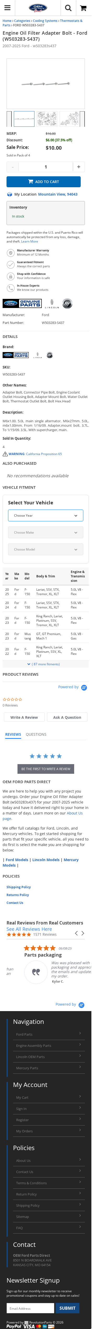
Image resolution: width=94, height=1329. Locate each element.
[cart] (83, 8)
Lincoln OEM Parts (30, 1056)
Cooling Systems (45, 21)
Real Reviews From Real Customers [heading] (45, 923)
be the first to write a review (45, 769)
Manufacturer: (14, 315)
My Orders (24, 1131)
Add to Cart (47, 181)
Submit (67, 1308)
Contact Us (15, 903)
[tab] (24, 717)
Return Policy (26, 1194)
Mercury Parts (27, 1068)
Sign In (21, 1108)
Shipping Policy (19, 887)
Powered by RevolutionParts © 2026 (35, 1322)
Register (22, 1119)
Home (7, 21)
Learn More (29, 241)
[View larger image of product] (24, 119)
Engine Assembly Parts (33, 1045)
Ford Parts (24, 1034)
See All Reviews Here (29, 929)
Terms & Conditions (31, 1183)
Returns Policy (18, 895)
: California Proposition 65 (35, 454)
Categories (22, 21)
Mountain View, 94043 (58, 194)
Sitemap (22, 1216)
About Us (23, 1160)
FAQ (19, 1227)
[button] (76, 933)
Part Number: (13, 323)
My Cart (22, 1097)
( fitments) (46, 664)
